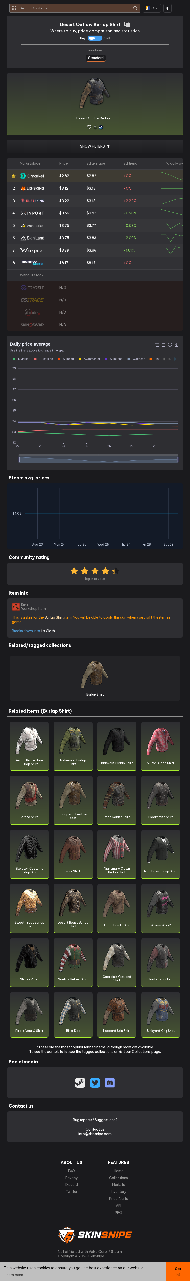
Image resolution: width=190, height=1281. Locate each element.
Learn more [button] (14, 1275)
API (118, 1205)
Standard (96, 57)
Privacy (71, 1178)
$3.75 (64, 225)
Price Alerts (118, 1198)
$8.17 (63, 263)
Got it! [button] (178, 1272)
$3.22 (64, 201)
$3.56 (64, 213)
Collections (118, 1178)
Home (118, 1171)
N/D (62, 287)
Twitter (71, 1191)
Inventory (118, 1191)
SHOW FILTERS (92, 146)
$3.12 (63, 188)
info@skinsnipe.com (95, 1134)
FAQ (71, 1171)
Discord (71, 1184)
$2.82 (64, 176)
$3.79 (64, 250)
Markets (118, 1184)
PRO (118, 1212)
